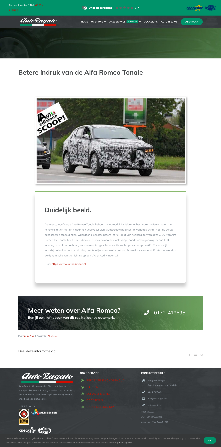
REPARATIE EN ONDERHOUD (105, 380)
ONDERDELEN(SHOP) (100, 406)
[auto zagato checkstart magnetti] (201, 6)
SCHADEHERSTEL (98, 393)
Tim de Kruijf (28, 336)
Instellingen (124, 442)
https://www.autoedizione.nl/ (69, 264)
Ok (209, 440)
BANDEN (92, 387)
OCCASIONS (94, 400)
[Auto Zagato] (110, 7)
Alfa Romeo (53, 336)
